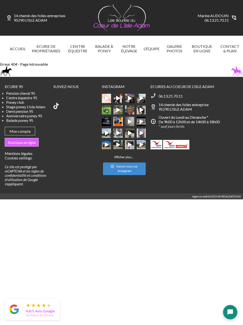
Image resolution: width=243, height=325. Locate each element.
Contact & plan (229, 48)
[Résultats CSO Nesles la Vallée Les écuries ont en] (141, 121)
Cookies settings (18, 158)
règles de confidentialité (24, 173)
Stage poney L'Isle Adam (25, 106)
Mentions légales (19, 153)
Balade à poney (104, 48)
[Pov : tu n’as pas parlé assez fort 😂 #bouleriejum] (118, 98)
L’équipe (151, 48)
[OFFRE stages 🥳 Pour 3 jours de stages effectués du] (129, 110)
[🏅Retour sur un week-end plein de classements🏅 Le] (141, 110)
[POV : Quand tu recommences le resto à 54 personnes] (129, 98)
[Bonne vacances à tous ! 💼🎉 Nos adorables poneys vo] (118, 110)
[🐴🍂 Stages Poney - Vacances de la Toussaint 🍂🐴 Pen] (118, 121)
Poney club (15, 102)
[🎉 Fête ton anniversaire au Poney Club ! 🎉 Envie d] (106, 98)
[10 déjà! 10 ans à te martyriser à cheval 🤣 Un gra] (129, 121)
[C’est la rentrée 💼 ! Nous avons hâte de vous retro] (106, 144)
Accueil (18, 48)
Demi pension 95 (19, 111)
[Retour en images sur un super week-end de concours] (118, 144)
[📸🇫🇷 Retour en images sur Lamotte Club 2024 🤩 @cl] (141, 144)
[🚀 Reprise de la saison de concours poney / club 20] (118, 133)
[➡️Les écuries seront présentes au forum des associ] (129, 144)
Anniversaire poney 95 (24, 115)
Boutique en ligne (202, 48)
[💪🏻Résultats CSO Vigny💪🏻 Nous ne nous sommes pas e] (141, 98)
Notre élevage (129, 48)
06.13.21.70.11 (217, 20)
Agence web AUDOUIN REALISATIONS (216, 196)
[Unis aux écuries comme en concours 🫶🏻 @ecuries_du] (106, 110)
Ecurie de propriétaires (46, 48)
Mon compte (20, 131)
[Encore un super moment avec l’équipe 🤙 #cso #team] (129, 133)
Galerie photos (174, 48)
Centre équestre (77, 48)
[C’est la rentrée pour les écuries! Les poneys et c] (106, 133)
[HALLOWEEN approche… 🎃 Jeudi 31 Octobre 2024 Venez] (106, 121)
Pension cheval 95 (20, 93)
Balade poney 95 (19, 120)
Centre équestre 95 (21, 97)
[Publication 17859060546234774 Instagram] (141, 133)
